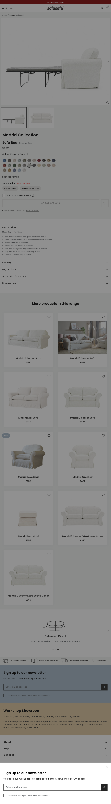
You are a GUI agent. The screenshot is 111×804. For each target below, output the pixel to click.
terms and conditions (41, 795)
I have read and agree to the (29, 795)
